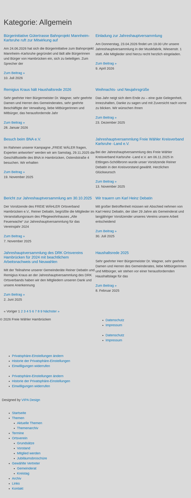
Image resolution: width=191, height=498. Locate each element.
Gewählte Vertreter (26, 463)
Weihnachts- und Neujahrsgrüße (122, 89)
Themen (18, 418)
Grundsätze (25, 443)
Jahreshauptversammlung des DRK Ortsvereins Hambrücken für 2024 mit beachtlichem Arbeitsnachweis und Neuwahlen (43, 257)
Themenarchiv (27, 428)
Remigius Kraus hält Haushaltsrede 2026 (37, 89)
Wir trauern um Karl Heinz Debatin (124, 198)
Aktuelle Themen (29, 423)
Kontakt (17, 488)
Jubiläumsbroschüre (32, 458)
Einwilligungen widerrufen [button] (31, 366)
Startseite (19, 413)
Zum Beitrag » (14, 73)
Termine (18, 433)
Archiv (16, 478)
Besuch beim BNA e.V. (22, 139)
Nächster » (51, 311)
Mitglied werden (28, 453)
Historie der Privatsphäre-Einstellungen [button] (41, 361)
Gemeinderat (26, 468)
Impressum (114, 325)
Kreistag (23, 473)
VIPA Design (30, 400)
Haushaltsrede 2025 (112, 253)
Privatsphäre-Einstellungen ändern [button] (37, 356)
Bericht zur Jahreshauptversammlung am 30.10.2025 (48, 198)
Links (16, 483)
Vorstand (23, 448)
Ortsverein (19, 438)
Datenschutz (115, 320)
